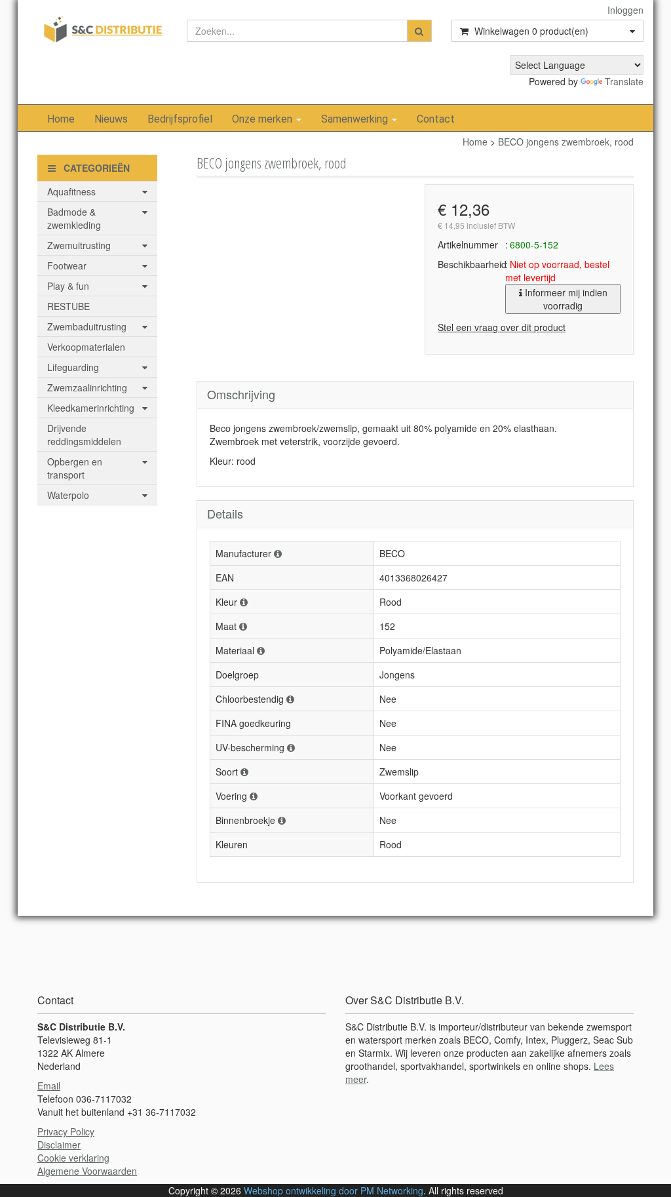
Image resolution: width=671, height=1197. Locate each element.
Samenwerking (356, 119)
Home (61, 119)
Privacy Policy (65, 1131)
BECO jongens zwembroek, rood (566, 141)
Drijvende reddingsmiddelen (84, 435)
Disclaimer (59, 1144)
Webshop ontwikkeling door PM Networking (333, 1190)
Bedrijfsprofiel (179, 119)
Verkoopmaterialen (86, 346)
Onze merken (263, 119)
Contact (436, 119)
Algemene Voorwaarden (87, 1170)
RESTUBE (68, 306)
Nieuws (111, 119)
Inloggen (625, 9)
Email (48, 1085)
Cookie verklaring (73, 1157)
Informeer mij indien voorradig (564, 299)
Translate (624, 81)
